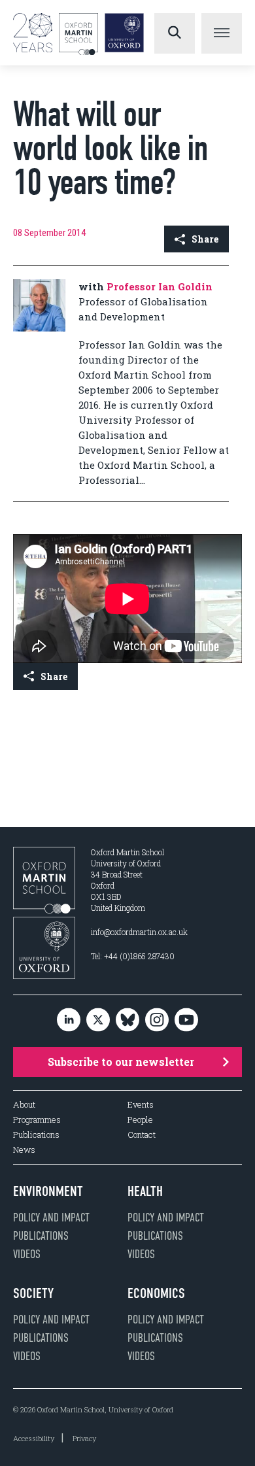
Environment (48, 1191)
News (24, 1150)
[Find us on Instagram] (157, 1021)
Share (205, 239)
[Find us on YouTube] (186, 1021)
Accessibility (33, 1438)
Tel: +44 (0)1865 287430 (133, 956)
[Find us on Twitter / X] (98, 1021)
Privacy (84, 1438)
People (140, 1120)
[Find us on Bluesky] (127, 1021)
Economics (156, 1293)
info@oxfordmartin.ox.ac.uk (139, 932)
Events (141, 1104)
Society (33, 1293)
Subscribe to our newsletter (121, 1061)
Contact (142, 1135)
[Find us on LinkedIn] (68, 1021)
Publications (36, 1135)
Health (145, 1191)
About (24, 1104)
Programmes (37, 1120)
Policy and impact (51, 1217)
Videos (27, 1254)
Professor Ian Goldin (159, 286)
